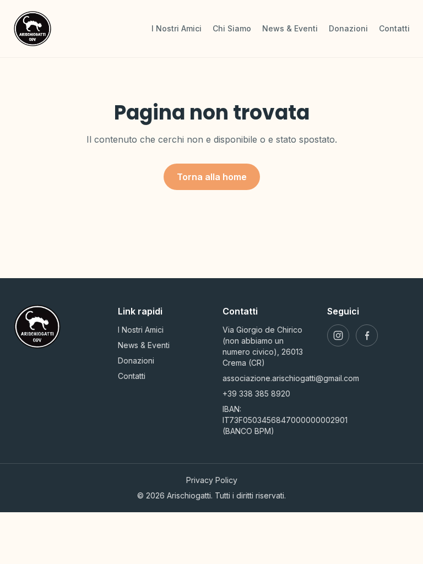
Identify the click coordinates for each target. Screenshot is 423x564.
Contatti (394, 28)
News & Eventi (290, 28)
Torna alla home (212, 176)
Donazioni (348, 28)
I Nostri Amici (176, 28)
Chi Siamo (232, 28)
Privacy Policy (211, 480)
